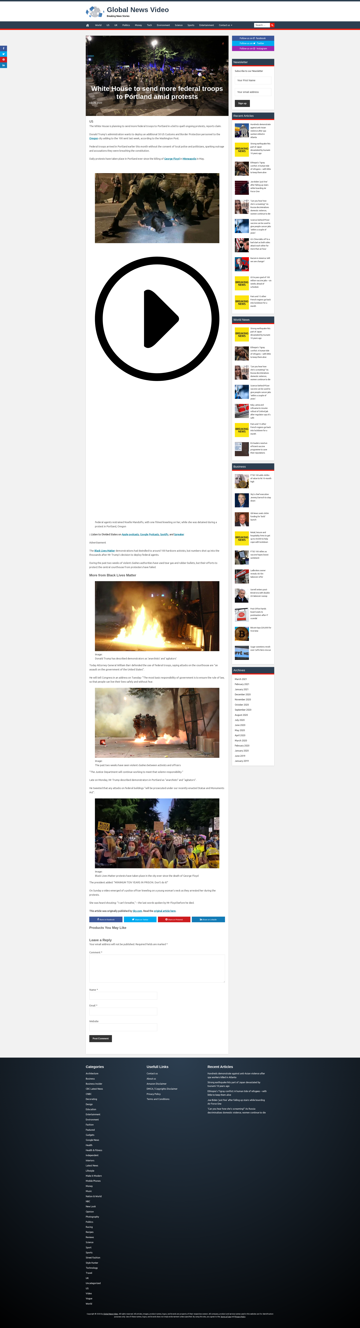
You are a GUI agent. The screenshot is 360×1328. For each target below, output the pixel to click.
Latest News (92, 1165)
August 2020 (241, 715)
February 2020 (242, 745)
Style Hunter (92, 1263)
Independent (92, 1155)
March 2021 (241, 679)
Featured (90, 1130)
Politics (126, 25)
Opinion (90, 1211)
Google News (92, 1140)
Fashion (90, 1124)
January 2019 (242, 761)
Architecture (92, 1073)
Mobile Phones (93, 1181)
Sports (191, 25)
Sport (88, 1247)
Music (89, 1191)
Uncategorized (93, 1283)
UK (115, 25)
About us (151, 1078)
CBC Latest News (94, 1089)
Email (93, 1005)
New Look (91, 1206)
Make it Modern (94, 1176)
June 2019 (240, 756)
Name (93, 989)
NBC (88, 1201)
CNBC (89, 1094)
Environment (163, 25)
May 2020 (240, 730)
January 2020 (242, 750)
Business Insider (94, 1083)
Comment (95, 952)
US (108, 25)
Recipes (90, 1232)
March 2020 (241, 740)
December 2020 (243, 694)
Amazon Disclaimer (156, 1083)
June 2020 (240, 725)
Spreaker (179, 534)
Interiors (90, 1160)
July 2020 (240, 720)
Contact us (224, 25)
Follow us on (253, 38)
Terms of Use (225, 1317)
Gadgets (90, 1135)
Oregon (93, 138)
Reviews (90, 1237)
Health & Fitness (94, 1150)
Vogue (89, 1298)
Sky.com (137, 910)
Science (179, 25)
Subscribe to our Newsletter (249, 71)
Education (91, 1109)
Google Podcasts (149, 534)
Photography (92, 1216)
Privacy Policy (154, 1094)
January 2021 (242, 689)
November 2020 (243, 699)
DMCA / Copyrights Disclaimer (162, 1089)
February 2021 (242, 684)
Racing (89, 1227)
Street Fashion (93, 1257)
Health (89, 1145)
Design (89, 1104)
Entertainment (206, 25)
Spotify (164, 534)
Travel (89, 1273)
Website (94, 1021)
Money (138, 25)
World (98, 25)
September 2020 (243, 709)
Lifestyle (90, 1170)
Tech (149, 25)
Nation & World (94, 1196)
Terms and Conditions (158, 1099)
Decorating (91, 1099)
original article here (165, 910)
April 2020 (240, 735)
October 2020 (242, 704)
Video (89, 1293)
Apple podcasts (130, 534)
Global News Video (138, 9)
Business (90, 1078)
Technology (92, 1268)
